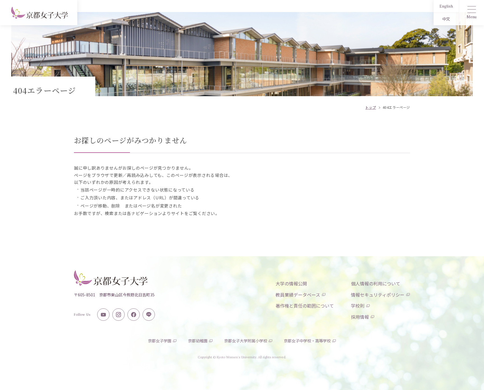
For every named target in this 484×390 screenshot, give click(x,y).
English (446, 6)
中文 (446, 19)
